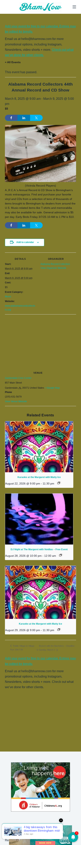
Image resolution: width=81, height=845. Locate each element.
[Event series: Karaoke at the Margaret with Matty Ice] (58, 483)
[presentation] (39, 446)
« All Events (13, 62)
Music (8, 296)
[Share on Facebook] (11, 118)
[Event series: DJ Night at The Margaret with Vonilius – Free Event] (60, 555)
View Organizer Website (53, 268)
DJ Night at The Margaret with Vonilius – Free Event (39, 549)
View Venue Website (16, 401)
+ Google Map (52, 387)
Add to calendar (25, 242)
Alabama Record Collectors (55, 264)
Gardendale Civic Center (18, 378)
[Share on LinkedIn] (23, 118)
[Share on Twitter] (36, 118)
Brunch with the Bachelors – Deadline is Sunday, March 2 (56, 648)
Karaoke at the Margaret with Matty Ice (39, 477)
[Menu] (74, 7)
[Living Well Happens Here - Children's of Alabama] (40, 786)
